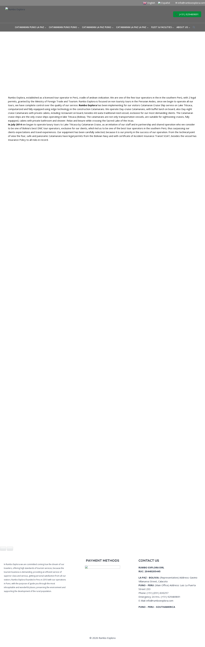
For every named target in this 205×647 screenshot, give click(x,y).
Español (166, 2)
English (151, 2)
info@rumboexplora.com (191, 2)
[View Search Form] (194, 27)
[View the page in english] (145, 2)
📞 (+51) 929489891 (187, 14)
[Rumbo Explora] (31, 14)
